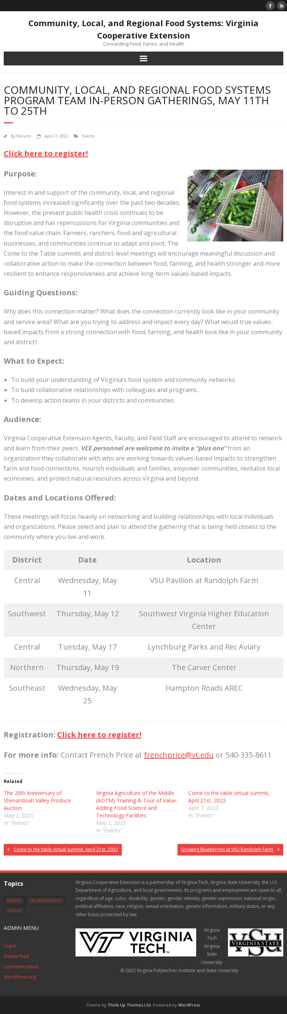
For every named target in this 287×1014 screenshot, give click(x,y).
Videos (14, 910)
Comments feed (21, 967)
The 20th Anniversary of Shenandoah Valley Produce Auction (37, 800)
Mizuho (23, 136)
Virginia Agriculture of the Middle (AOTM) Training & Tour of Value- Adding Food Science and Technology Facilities (137, 804)
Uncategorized (45, 900)
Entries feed (16, 956)
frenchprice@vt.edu (179, 755)
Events (88, 136)
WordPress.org (20, 977)
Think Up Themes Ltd (129, 1005)
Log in (10, 946)
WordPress (189, 1005)
